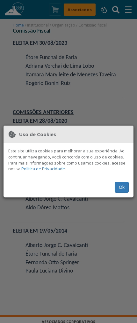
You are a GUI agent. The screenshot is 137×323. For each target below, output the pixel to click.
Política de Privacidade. (43, 169)
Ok (122, 187)
